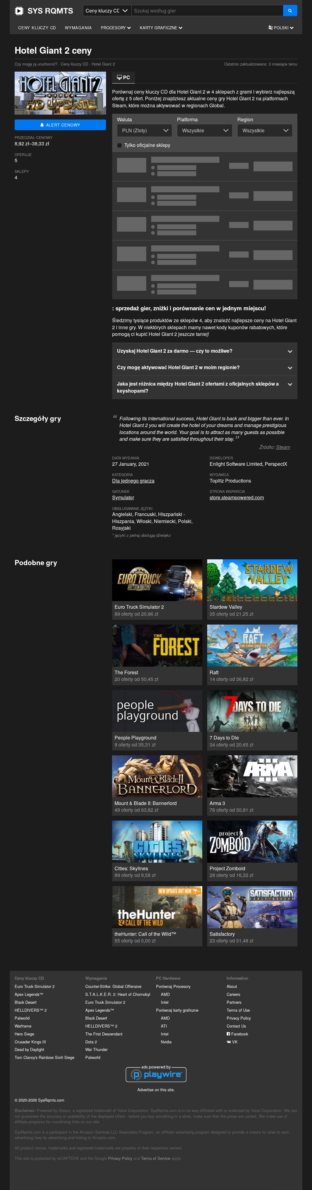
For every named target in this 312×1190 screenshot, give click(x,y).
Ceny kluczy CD (37, 27)
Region (245, 119)
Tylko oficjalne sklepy (147, 144)
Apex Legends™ (29, 994)
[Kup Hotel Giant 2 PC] (204, 284)
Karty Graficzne (159, 27)
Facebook (239, 1034)
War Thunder (96, 1049)
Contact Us (236, 1026)
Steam (283, 447)
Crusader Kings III (30, 1042)
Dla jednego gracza (133, 480)
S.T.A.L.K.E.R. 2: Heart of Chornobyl (117, 994)
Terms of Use (238, 1010)
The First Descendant (103, 1034)
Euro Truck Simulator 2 (35, 986)
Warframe (23, 1026)
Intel (164, 1002)
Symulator (123, 497)
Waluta (124, 119)
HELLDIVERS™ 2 (31, 1010)
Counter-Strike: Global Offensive (113, 986)
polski (281, 27)
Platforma (187, 119)
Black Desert (26, 1002)
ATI (164, 1026)
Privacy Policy (239, 1018)
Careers (233, 994)
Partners (234, 1002)
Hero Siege (24, 1034)
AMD (165, 994)
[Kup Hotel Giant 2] (204, 196)
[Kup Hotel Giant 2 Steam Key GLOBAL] (204, 255)
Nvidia (166, 1042)
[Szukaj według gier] (290, 10)
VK (234, 1042)
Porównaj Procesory (173, 986)
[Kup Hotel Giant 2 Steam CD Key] (204, 166)
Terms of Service (155, 1158)
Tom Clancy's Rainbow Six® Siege (44, 1057)
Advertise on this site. (156, 1089)
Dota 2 (91, 1042)
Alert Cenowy (62, 125)
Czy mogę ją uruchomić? (44, 11)
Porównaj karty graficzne (177, 1010)
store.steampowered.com (237, 497)
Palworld (22, 1018)
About (232, 986)
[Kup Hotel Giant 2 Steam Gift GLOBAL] (204, 225)
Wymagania (78, 27)
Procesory (114, 27)
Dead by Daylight (29, 1049)
